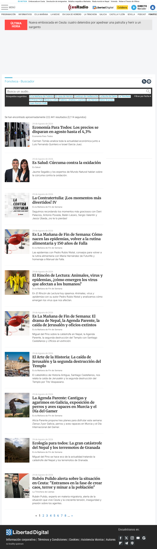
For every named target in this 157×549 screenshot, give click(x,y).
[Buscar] (148, 91)
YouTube (138, 538)
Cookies (74, 539)
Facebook (120, 538)
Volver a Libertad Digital (103, 7)
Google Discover (144, 538)
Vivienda (114, 1)
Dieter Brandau (107, 100)
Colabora (122, 7)
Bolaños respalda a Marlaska (79, 1)
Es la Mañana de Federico (42, 96)
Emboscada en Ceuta (37, 1)
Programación (8, 14)
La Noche (55, 14)
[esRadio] (78, 7)
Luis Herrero (92, 100)
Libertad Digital (62, 532)
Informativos (25, 14)
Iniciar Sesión (152, 7)
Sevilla (131, 14)
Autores (110, 539)
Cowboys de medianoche (86, 96)
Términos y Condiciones (52, 539)
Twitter (126, 538)
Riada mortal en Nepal (100, 1)
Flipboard (120, 543)
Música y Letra (51, 100)
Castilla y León (117, 14)
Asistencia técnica (92, 539)
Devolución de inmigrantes (56, 1)
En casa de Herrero (71, 14)
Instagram (132, 538)
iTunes (132, 543)
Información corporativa (21, 539)
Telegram (126, 543)
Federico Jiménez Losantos (72, 100)
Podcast (142, 14)
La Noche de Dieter (108, 96)
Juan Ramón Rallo (38, 103)
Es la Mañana (41, 14)
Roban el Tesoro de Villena (129, 1)
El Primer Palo (36, 100)
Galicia (103, 14)
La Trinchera (90, 14)
